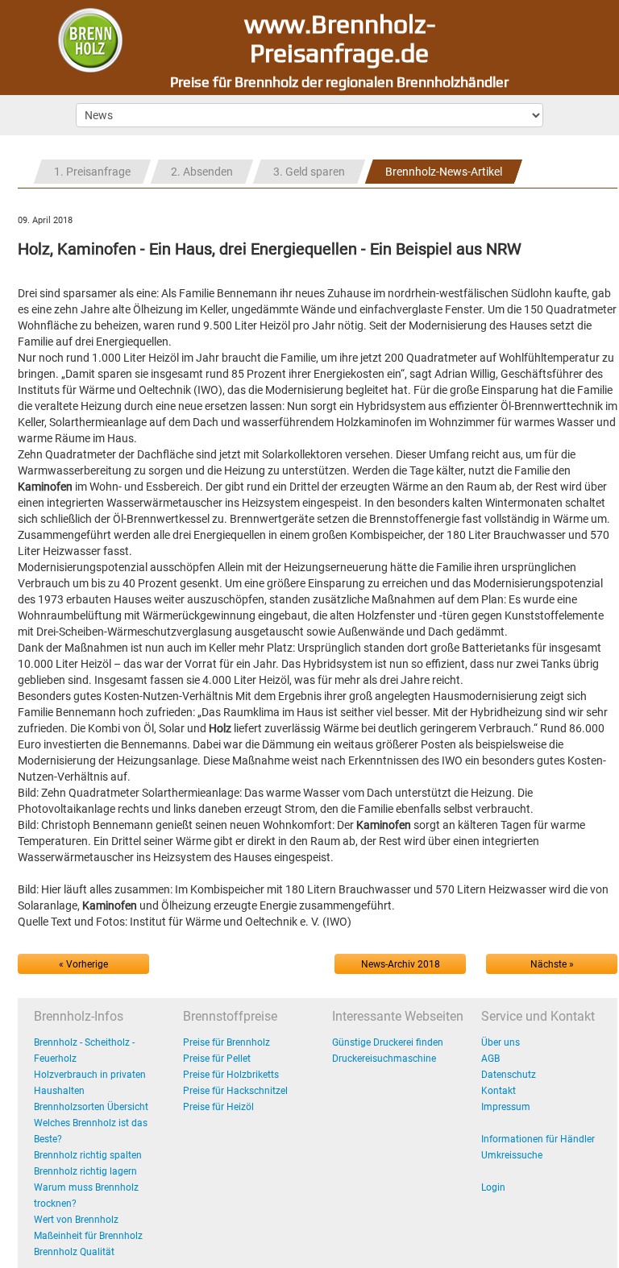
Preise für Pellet (217, 1058)
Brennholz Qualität (74, 1252)
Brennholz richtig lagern (85, 1171)
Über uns (500, 1042)
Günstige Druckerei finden (387, 1042)
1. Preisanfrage (92, 171)
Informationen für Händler (538, 1139)
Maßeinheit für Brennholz (88, 1235)
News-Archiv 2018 (400, 964)
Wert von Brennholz (76, 1219)
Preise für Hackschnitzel (235, 1090)
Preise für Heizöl (218, 1107)
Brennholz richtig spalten (88, 1155)
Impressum (505, 1107)
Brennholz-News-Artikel (443, 171)
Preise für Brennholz (226, 1042)
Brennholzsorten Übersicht (91, 1107)
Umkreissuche (511, 1155)
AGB (490, 1058)
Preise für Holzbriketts (231, 1074)
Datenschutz (508, 1074)
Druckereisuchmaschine (384, 1058)
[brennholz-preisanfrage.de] (90, 39)
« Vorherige (83, 964)
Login (493, 1187)
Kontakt (498, 1090)
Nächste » (552, 964)
